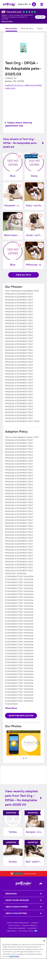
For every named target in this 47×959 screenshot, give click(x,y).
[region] (23, 948)
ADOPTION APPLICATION (21, 715)
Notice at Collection (29, 925)
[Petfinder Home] (9, 4)
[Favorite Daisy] (41, 156)
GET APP (40, 17)
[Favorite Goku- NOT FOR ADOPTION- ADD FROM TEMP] (41, 186)
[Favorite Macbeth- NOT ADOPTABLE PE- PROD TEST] (19, 186)
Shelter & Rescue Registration (18, 923)
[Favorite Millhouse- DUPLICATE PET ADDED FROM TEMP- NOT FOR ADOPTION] (41, 245)
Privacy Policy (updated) (16, 928)
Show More (11, 708)
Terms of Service (14, 925)
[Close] (44, 941)
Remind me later (7, 21)
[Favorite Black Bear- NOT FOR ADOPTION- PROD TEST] (19, 216)
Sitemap (34, 923)
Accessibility (32, 928)
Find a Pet (23, 4)
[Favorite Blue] (19, 156)
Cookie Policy (11, 931)
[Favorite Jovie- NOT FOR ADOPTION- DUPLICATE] (41, 216)
